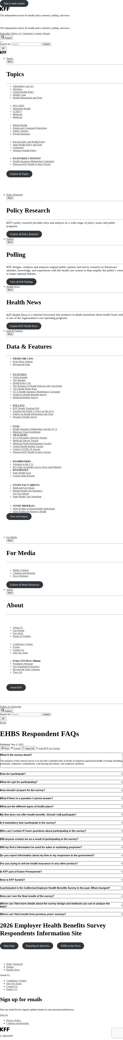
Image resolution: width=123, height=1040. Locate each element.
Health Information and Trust (27, 97)
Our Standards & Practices (26, 666)
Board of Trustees (22, 636)
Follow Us (16, 33)
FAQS (16, 426)
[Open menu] (1, 41)
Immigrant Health (22, 108)
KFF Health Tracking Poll (26, 408)
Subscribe (5, 33)
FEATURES (20, 374)
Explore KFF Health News (23, 326)
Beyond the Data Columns (26, 669)
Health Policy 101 (22, 383)
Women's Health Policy (25, 150)
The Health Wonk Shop (25, 388)
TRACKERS (20, 434)
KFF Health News (17, 314)
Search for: (6, 44)
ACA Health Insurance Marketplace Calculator (36, 391)
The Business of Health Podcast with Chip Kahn (37, 386)
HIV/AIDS (18, 105)
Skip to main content (14, 3)
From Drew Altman (23, 361)
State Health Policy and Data (27, 144)
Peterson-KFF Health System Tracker (32, 164)
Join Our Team (20, 652)
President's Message (23, 663)
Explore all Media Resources (24, 584)
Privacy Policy (13, 1020)
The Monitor (19, 380)
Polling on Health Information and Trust (33, 414)
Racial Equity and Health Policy (29, 141)
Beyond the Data (21, 364)
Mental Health (20, 125)
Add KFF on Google (49, 748)
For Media (11, 537)
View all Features (19, 516)
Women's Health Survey (25, 417)
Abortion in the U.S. (23, 464)
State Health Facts (22, 473)
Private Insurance (21, 133)
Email (16, 748)
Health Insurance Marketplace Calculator (33, 161)
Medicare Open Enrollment (26, 432)
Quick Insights (20, 377)
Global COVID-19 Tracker (26, 449)
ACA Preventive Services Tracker (30, 437)
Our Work (18, 633)
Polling (10, 239)
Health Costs (19, 94)
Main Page (9, 945)
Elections (17, 89)
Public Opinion (20, 131)
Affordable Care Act (23, 86)
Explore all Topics (19, 174)
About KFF (16, 687)
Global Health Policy (23, 92)
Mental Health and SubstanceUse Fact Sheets (27, 492)
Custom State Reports (24, 475)
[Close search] (3, 48)
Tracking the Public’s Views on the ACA (33, 411)
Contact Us (18, 650)
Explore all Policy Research (24, 234)
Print (6, 748)
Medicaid (17, 114)
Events (16, 647)
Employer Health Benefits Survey (30, 394)
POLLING (19, 405)
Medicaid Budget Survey (25, 397)
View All (17, 672)
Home (3, 722)
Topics (9, 58)
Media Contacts (21, 570)
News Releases (20, 576)
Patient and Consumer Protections (30, 128)
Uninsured (18, 147)
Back (10, 61)
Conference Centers (32, 33)
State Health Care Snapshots (27, 496)
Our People (18, 630)
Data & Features (14, 330)
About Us (18, 627)
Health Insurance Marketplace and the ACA (35, 429)
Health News (13, 286)
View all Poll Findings (21, 281)
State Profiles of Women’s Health (29, 511)
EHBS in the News (70, 945)
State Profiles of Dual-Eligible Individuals (34, 508)
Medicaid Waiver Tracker (25, 440)
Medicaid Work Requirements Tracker (32, 443)
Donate (46, 33)
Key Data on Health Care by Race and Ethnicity (37, 467)
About (9, 589)
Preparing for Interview (37, 945)
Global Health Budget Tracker (28, 446)
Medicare (17, 117)
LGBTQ (17, 111)
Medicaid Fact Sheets (23, 488)
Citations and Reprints (24, 573)
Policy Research (14, 194)
